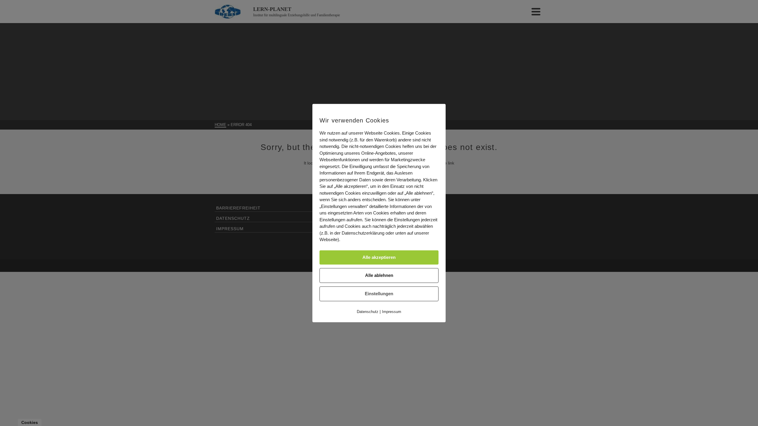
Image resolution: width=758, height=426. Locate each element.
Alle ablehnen (379, 275)
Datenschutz (367, 311)
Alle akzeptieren (379, 257)
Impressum (391, 311)
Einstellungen (379, 293)
